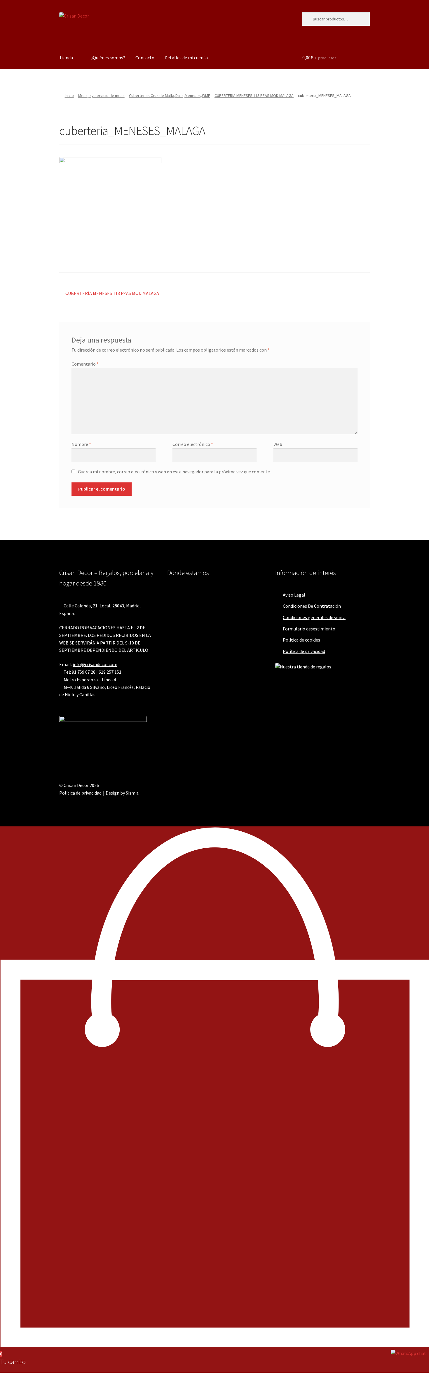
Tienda (66, 57)
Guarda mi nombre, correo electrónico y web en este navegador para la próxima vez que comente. (174, 472)
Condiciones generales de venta (314, 617)
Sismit (132, 793)
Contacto (144, 57)
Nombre (81, 444)
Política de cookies (301, 640)
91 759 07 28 (83, 672)
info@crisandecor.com (95, 664)
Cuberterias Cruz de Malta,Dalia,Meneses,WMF (169, 95)
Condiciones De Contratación (312, 606)
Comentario (85, 364)
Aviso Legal (294, 595)
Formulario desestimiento (309, 629)
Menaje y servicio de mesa (101, 95)
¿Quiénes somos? (108, 57)
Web (277, 444)
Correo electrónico (192, 444)
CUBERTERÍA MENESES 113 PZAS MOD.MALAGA (254, 95)
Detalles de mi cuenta (186, 57)
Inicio (69, 95)
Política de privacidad (304, 651)
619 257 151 (110, 672)
